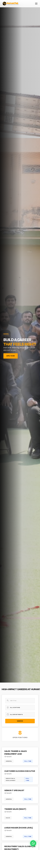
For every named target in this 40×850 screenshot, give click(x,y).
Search (20, 721)
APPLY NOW (10, 356)
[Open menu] (36, 3)
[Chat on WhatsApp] (33, 843)
